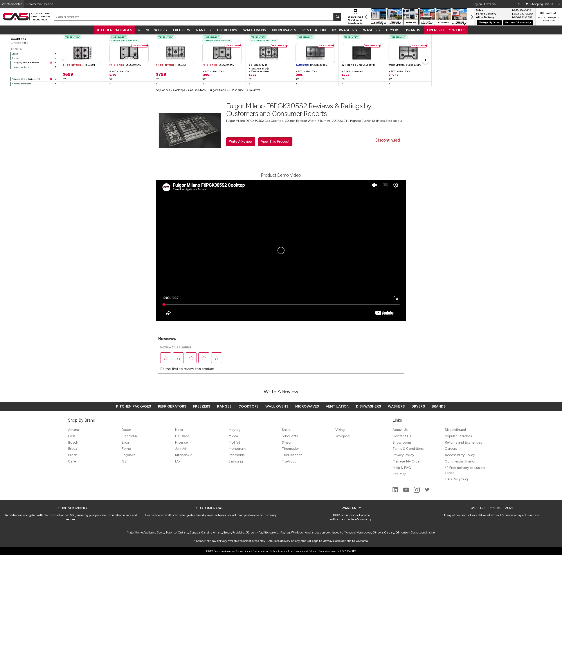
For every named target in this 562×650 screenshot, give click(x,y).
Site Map (399, 474)
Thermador (290, 448)
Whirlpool (342, 436)
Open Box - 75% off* (446, 30)
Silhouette (290, 436)
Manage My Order (489, 22)
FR (558, 4)
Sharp (286, 430)
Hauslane (182, 436)
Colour (15, 58)
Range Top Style (20, 67)
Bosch (73, 442)
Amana (73, 430)
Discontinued (455, 430)
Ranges (203, 30)
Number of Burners (21, 83)
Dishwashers (344, 30)
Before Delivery (486, 14)
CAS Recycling (456, 479)
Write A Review (240, 141)
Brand (15, 53)
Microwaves (284, 30)
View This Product (275, 141)
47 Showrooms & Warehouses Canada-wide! (355, 18)
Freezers (181, 30)
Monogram (237, 448)
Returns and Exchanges (463, 442)
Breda (72, 448)
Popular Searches (458, 436)
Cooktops (227, 30)
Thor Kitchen (292, 455)
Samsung (236, 461)
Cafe (72, 461)
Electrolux (130, 436)
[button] (165, 357)
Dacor (126, 430)
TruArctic (289, 461)
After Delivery (485, 17)
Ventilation (314, 30)
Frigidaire (128, 455)
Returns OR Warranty (518, 22)
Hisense (181, 442)
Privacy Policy (403, 455)
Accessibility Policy (460, 455)
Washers (371, 30)
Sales (479, 10)
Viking (340, 430)
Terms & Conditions (408, 448)
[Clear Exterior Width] (51, 79)
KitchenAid (183, 455)
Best (72, 436)
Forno (126, 448)
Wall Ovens (254, 30)
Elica (125, 442)
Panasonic (237, 455)
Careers (451, 448)
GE (124, 461)
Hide (25, 42)
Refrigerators (152, 30)
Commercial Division (460, 461)
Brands (413, 30)
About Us (400, 430)
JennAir (181, 448)
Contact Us (402, 436)
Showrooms (402, 442)
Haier (179, 430)
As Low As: (259, 68)
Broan (72, 455)
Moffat (234, 442)
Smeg (286, 442)
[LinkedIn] (396, 492)
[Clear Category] (51, 63)
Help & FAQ (402, 468)
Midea (233, 436)
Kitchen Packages (114, 30)
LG (177, 461)
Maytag (234, 430)
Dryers (393, 30)
